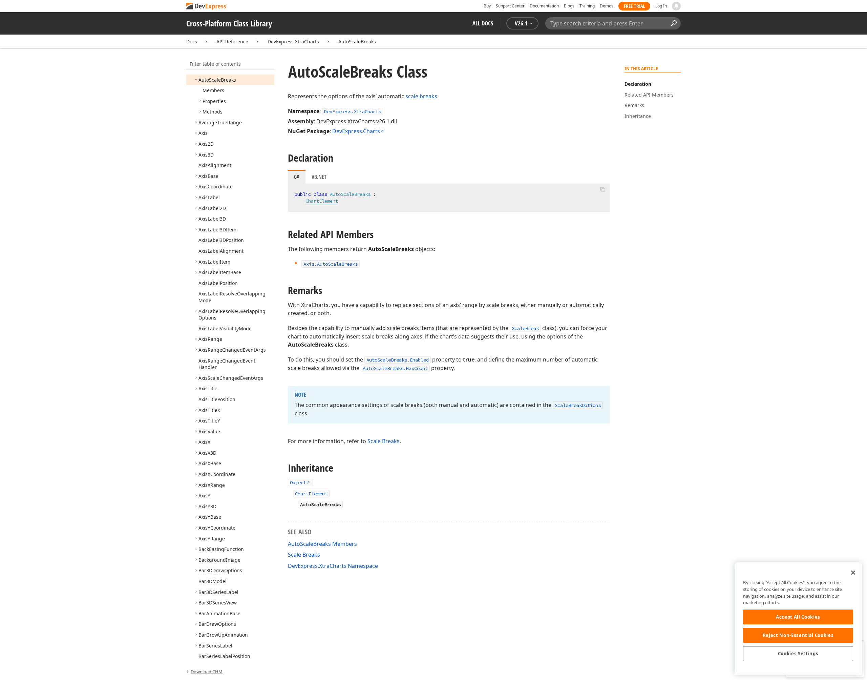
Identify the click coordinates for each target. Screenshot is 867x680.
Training (587, 6)
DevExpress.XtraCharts (293, 41)
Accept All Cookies (798, 617)
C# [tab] (296, 177)
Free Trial (634, 6)
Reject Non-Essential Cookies (798, 635)
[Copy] (602, 189)
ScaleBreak (525, 328)
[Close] (853, 572)
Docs (191, 41)
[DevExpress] (207, 7)
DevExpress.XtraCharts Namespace (333, 566)
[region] (798, 618)
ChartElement (321, 201)
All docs (482, 23)
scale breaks (421, 96)
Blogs (569, 6)
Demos (606, 6)
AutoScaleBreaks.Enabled (397, 360)
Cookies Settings (798, 654)
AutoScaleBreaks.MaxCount (395, 368)
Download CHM (207, 671)
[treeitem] (217, 80)
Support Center (510, 6)
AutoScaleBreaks (357, 41)
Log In (661, 6)
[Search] (673, 23)
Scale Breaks (383, 441)
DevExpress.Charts (356, 131)
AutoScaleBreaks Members (322, 544)
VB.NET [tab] (319, 177)
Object (298, 482)
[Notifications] (676, 6)
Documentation (544, 6)
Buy (487, 6)
